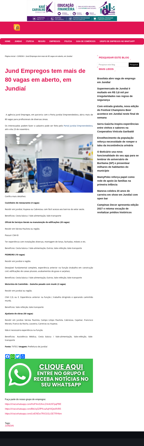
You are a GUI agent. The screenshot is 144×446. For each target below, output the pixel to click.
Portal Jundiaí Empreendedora (78, 125)
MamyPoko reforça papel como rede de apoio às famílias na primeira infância (116, 181)
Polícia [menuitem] (68, 41)
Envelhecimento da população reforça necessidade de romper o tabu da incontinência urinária (117, 141)
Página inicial (10, 56)
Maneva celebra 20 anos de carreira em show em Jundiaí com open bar (117, 195)
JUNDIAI (20, 56)
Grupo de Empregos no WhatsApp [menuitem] (117, 41)
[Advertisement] (56, 102)
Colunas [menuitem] (9, 48)
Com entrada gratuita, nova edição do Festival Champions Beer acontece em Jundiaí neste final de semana (118, 112)
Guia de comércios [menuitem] (85, 41)
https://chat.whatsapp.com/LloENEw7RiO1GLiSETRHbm (33, 413)
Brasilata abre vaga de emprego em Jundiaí (116, 80)
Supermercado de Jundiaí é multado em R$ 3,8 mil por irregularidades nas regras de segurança (115, 94)
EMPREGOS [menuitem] (55, 41)
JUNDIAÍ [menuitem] (18, 41)
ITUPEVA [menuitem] (30, 41)
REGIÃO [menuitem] (41, 41)
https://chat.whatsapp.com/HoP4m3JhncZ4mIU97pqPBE (33, 404)
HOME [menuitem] (7, 41)
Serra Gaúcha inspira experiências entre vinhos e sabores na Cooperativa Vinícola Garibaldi (118, 128)
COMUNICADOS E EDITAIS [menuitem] (29, 48)
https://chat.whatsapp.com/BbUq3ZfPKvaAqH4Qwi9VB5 (33, 409)
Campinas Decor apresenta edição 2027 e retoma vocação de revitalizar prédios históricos (118, 208)
